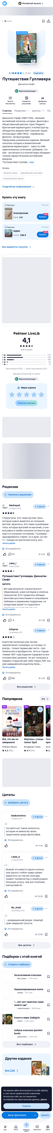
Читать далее (8, 543)
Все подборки (25, 1044)
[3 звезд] (26, 395)
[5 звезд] (23, 73)
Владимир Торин (32, 747)
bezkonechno (18, 815)
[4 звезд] (34, 395)
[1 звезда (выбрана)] (13, 73)
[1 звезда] (12, 395)
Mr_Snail (16, 907)
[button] (26, 48)
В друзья (41, 506)
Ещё (32, 162)
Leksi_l (12, 563)
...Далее (43, 1099)
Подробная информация (16, 186)
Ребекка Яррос (9, 747)
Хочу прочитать (17, 1115)
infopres (13, 629)
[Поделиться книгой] (48, 21)
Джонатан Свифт (26, 84)
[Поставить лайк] (4, 554)
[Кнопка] (18, 709)
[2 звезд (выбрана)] (16, 73)
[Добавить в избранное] (43, 21)
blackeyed (14, 505)
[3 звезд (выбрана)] (18, 73)
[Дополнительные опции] (35, 1115)
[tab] (7, 111)
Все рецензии (25, 686)
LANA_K (15, 856)
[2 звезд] (19, 395)
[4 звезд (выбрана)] (21, 73)
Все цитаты (24, 945)
